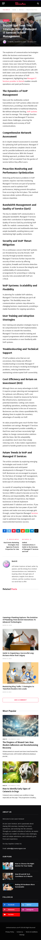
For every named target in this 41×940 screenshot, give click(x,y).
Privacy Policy (9, 932)
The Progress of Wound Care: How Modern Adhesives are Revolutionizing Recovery (20, 745)
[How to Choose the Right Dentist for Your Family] (8, 865)
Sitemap (21, 935)
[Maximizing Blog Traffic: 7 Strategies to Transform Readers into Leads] (20, 673)
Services (34, 513)
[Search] (38, 3)
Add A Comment (20, 700)
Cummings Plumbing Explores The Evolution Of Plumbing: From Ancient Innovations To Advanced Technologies (20, 619)
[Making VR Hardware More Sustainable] (8, 886)
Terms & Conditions (32, 932)
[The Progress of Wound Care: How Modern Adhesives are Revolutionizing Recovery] (20, 725)
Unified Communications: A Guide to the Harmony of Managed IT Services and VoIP (30, 547)
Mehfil (11, 41)
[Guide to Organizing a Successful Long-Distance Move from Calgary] (20, 639)
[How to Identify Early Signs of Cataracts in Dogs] (20, 772)
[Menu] (3, 3)
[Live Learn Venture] (20, 3)
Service (6, 20)
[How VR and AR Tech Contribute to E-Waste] (8, 876)
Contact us (20, 932)
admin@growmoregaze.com (16, 848)
